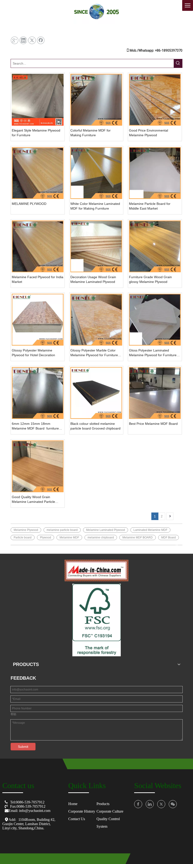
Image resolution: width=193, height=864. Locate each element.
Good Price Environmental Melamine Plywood (148, 132)
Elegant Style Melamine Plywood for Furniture (36, 132)
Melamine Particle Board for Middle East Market (149, 206)
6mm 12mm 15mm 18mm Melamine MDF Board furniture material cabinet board (35, 426)
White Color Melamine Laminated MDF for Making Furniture (95, 206)
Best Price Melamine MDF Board (153, 424)
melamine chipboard (101, 537)
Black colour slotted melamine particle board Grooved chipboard (95, 426)
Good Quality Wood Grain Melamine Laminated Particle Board (33, 499)
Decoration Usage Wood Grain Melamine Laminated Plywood (93, 279)
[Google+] (14, 40)
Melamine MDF (69, 537)
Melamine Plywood (26, 530)
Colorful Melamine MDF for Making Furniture (90, 132)
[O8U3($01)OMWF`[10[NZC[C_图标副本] (96, 570)
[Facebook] (40, 40)
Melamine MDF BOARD (137, 537)
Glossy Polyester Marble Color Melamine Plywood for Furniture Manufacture (94, 352)
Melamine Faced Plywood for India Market (37, 279)
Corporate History (81, 811)
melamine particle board (62, 530)
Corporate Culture (109, 811)
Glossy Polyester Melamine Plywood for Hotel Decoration (33, 352)
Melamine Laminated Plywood (105, 530)
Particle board (23, 537)
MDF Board (168, 537)
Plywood (45, 537)
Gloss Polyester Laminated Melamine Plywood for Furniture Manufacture (153, 352)
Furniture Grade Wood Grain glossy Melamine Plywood (150, 279)
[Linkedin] (23, 40)
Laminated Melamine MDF (150, 530)
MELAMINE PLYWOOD (29, 204)
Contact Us (76, 819)
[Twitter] (32, 40)
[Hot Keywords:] (178, 63)
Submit (23, 746)
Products (102, 804)
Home (72, 804)
